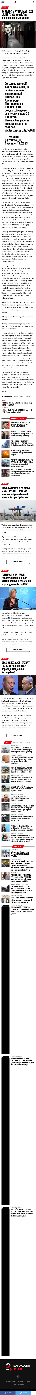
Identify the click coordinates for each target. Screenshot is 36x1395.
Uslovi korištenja (11, 1382)
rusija (16, 397)
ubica (22, 397)
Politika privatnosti (24, 1382)
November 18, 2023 (16, 143)
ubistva (29, 397)
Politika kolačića (19, 1384)
